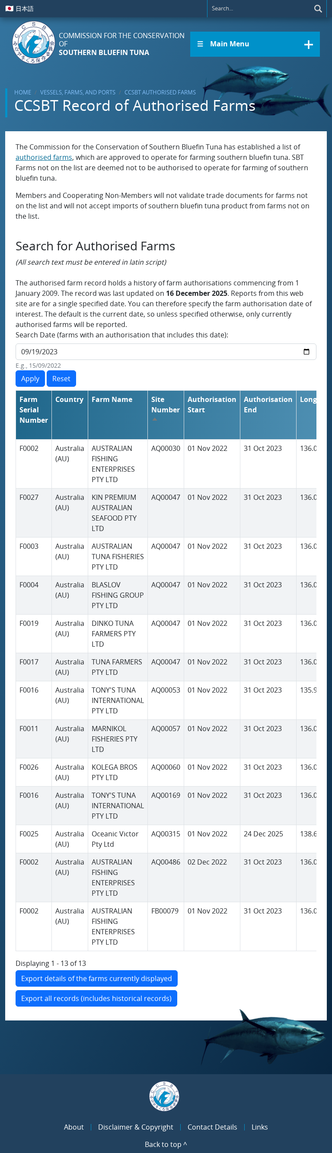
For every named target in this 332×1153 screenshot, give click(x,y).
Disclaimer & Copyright (135, 1127)
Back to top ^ (166, 1144)
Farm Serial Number (33, 410)
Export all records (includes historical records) (96, 998)
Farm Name (112, 399)
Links (260, 1127)
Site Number (165, 410)
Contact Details (212, 1127)
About (74, 1127)
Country (69, 399)
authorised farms (44, 157)
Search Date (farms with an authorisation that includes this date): (122, 335)
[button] (255, 44)
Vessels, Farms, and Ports (77, 92)
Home (22, 92)
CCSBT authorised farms (160, 92)
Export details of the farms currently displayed (96, 978)
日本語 (19, 8)
